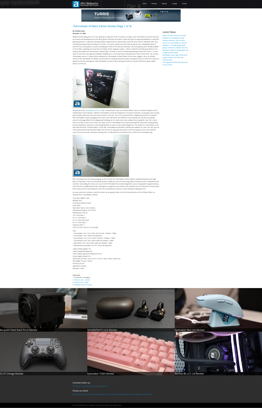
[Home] (76, 4)
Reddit (100, 386)
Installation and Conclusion (83, 285)
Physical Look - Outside (82, 280)
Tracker (184, 4)
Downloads (121, 394)
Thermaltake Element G (93, 110)
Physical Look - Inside (81, 282)
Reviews (154, 4)
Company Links (92, 394)
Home (144, 4)
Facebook (83, 386)
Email (105, 386)
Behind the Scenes (79, 394)
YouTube (76, 386)
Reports (164, 4)
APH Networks (89, 3)
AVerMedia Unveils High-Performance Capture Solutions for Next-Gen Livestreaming (175, 57)
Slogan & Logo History (144, 394)
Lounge (174, 4)
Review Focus (131, 394)
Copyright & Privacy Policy (107, 394)
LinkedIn (93, 386)
